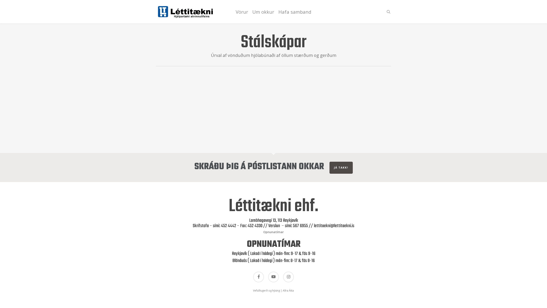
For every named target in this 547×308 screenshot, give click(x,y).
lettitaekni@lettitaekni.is (334, 226)
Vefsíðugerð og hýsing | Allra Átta (273, 290)
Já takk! (341, 167)
